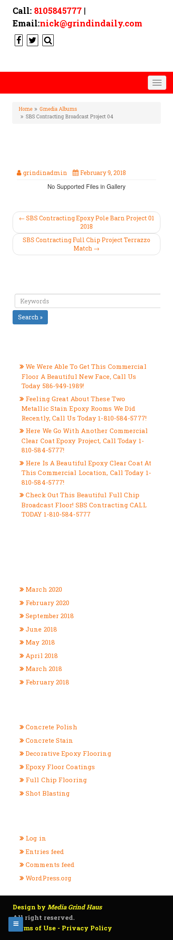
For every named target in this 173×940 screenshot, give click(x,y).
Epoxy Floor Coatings (60, 766)
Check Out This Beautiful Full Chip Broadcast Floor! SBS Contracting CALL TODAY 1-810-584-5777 (84, 504)
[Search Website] (47, 39)
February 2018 (47, 682)
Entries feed (45, 851)
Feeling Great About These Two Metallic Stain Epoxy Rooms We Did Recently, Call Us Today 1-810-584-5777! (84, 408)
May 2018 (40, 642)
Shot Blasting (48, 793)
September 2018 (50, 615)
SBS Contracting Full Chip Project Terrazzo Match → (86, 244)
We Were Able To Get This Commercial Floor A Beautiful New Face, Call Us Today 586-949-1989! (84, 376)
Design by (57, 907)
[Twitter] (31, 39)
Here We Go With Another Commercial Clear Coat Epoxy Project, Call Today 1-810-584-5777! (84, 440)
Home (25, 109)
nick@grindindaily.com (91, 23)
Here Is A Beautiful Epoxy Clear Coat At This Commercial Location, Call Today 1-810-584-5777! (86, 472)
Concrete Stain (49, 740)
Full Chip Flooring (56, 780)
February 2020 (47, 602)
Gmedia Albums (58, 109)
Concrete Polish (51, 727)
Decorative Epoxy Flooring (68, 753)
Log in (36, 838)
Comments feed (50, 864)
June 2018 (41, 629)
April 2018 (42, 655)
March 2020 (44, 589)
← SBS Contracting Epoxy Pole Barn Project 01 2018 (86, 222)
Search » (30, 317)
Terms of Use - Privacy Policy (62, 928)
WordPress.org (48, 878)
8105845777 (58, 10)
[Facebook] (18, 39)
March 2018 (44, 668)
